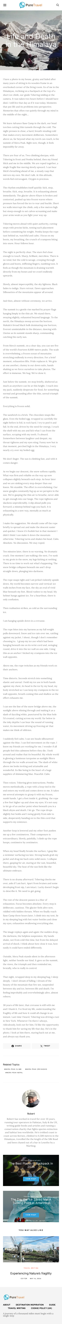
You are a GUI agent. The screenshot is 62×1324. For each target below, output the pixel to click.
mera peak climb (13, 1069)
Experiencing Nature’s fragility (30, 1273)
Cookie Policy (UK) (41, 1308)
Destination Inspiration (30, 1305)
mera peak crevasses (36, 1069)
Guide (52, 1305)
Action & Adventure (31, 1161)
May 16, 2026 (35, 1279)
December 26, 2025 (26, 1208)
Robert (41, 53)
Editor (41, 1208)
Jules (41, 1172)
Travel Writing (31, 28)
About (6, 1305)
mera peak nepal (15, 1073)
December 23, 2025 (26, 53)
